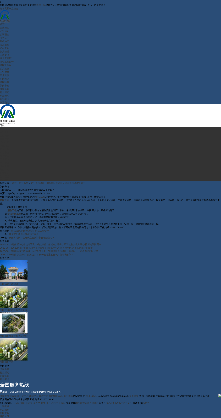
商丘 (55, 402)
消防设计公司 (28, 230)
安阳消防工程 (7, 362)
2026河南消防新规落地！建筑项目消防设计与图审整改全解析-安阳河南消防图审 (46, 247)
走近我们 (14, 395)
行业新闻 (23, 183)
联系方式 (43, 395)
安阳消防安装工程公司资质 (13, 336)
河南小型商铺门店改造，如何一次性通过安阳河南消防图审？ (36, 254)
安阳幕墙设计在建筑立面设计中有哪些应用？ (31, 237)
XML (60, 395)
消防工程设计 (42, 230)
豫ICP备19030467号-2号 (119, 402)
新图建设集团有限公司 (87, 402)
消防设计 (15, 230)
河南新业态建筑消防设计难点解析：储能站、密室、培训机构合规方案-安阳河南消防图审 (50, 244)
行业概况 (4, 379)
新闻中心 (33, 395)
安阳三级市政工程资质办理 (13, 310)
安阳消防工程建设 (9, 284)
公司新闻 (4, 369)
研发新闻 (4, 375)
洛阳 (32, 402)
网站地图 (53, 395)
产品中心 (23, 395)
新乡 (43, 402)
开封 (27, 402)
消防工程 (40, 4)
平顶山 (62, 402)
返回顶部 (68, 395)
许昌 (38, 402)
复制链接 (133, 395)
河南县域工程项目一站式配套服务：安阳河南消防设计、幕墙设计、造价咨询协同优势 (49, 251)
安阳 (17, 402)
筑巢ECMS (91, 395)
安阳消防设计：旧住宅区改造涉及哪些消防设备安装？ (58, 183)
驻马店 (49, 402)
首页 (14, 183)
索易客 (146, 402)
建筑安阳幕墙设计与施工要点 (24, 234)
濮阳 (22, 402)
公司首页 (4, 395)
